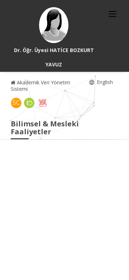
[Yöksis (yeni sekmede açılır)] (42, 103)
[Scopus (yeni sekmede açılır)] (16, 103)
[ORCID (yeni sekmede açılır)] (29, 103)
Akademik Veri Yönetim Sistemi (40, 85)
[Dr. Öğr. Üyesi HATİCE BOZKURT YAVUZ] (54, 25)
